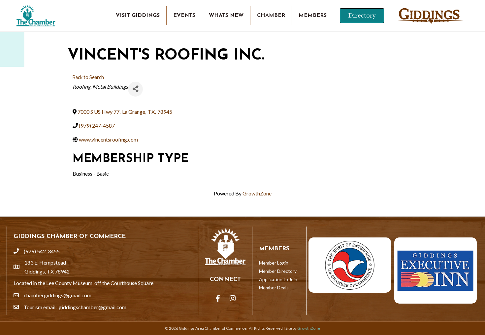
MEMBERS (313, 15)
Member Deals (274, 287)
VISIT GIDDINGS (138, 15)
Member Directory (278, 271)
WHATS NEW (226, 15)
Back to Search (88, 77)
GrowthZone (257, 193)
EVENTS (184, 15)
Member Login (273, 263)
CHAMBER (271, 15)
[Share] (135, 89)
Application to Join (278, 279)
